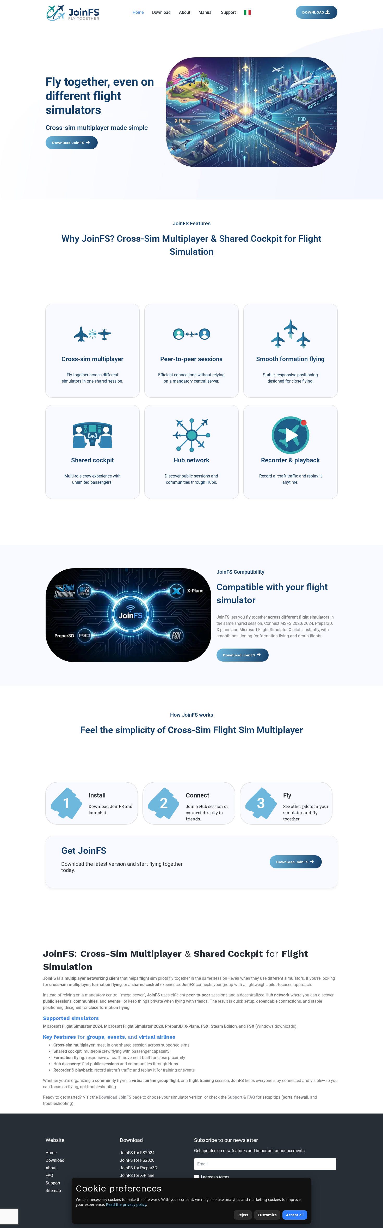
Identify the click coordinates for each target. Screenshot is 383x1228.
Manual (206, 12)
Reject (242, 1214)
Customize (267, 1214)
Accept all (295, 1214)
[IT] (247, 12)
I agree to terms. (215, 1177)
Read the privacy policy (126, 1204)
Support (228, 12)
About (184, 12)
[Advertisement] (191, 277)
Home (138, 12)
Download (161, 12)
